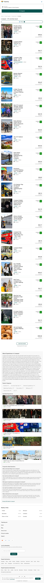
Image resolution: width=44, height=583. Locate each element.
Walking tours (29, 388)
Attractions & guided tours (29, 385)
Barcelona (21, 570)
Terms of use (3, 530)
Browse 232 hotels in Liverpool (9, 501)
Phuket (35, 570)
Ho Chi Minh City (16, 563)
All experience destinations (6, 572)
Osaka (10, 561)
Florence (25, 570)
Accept (37, 578)
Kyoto (35, 561)
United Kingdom (8, 16)
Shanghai (2, 561)
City (15, 390)
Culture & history (7, 390)
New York (16, 570)
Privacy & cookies (5, 533)
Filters (22, 21)
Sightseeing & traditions (8, 388)
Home (2, 16)
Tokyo (7, 561)
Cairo (38, 570)
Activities (6, 385)
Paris (6, 563)
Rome (22, 563)
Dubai (5, 570)
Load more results (22, 343)
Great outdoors (20, 388)
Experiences (14, 16)
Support (3, 536)
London (2, 563)
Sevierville (28, 561)
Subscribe (14, 554)
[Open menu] (42, 2)
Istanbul (13, 561)
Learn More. (12, 579)
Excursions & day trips (16, 385)
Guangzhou (10, 563)
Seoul (32, 561)
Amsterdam (30, 570)
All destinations (27, 563)
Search (23, 11)
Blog (2, 527)
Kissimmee (23, 561)
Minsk (38, 561)
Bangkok (17, 561)
